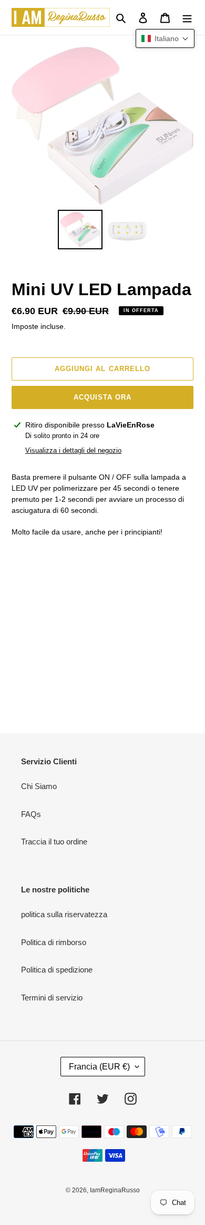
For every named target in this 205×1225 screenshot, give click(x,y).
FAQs (31, 814)
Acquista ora (102, 397)
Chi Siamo (39, 786)
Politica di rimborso (53, 942)
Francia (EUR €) (99, 1066)
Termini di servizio (52, 997)
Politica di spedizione (57, 969)
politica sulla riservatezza (64, 914)
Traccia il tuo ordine (54, 841)
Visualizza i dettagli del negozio (73, 450)
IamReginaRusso (115, 1190)
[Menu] (187, 17)
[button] (165, 38)
